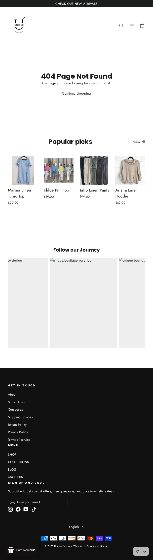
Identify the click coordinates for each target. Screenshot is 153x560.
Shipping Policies (20, 417)
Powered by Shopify (97, 546)
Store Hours (16, 402)
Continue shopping (76, 93)
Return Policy (17, 424)
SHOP (12, 454)
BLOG (12, 469)
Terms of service (19, 439)
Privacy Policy (18, 432)
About (12, 394)
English (74, 526)
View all (139, 141)
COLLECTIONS (18, 462)
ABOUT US (15, 477)
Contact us (15, 409)
